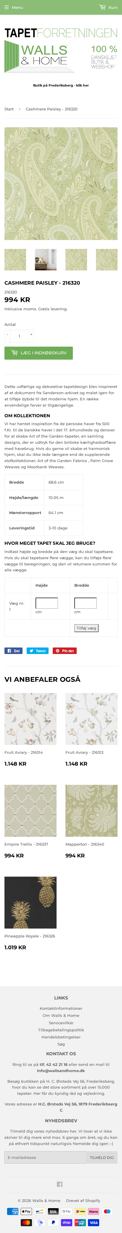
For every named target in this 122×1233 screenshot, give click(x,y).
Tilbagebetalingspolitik (61, 1030)
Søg (61, 1044)
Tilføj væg (86, 628)
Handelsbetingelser (61, 1037)
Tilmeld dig (102, 1157)
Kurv (112, 7)
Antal (10, 324)
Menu (17, 7)
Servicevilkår (61, 1022)
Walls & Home (46, 1200)
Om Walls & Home (61, 1015)
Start (9, 109)
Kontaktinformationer (61, 1008)
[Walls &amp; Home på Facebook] (60, 1185)
